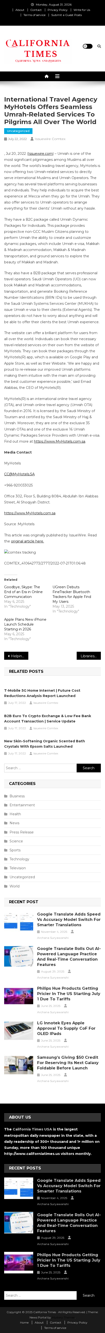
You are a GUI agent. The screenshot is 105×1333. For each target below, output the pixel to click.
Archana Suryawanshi (53, 938)
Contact (36, 10)
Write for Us (82, 10)
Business (17, 796)
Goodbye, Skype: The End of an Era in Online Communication (23, 592)
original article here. (27, 541)
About (19, 10)
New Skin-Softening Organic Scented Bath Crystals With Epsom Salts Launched (44, 744)
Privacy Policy (58, 10)
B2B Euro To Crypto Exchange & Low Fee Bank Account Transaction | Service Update (47, 718)
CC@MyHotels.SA (19, 474)
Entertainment (22, 805)
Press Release (22, 832)
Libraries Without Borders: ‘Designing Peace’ (91, 656)
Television (18, 868)
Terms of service (34, 15)
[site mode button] (88, 46)
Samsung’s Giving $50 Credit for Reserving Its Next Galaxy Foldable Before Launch (68, 1062)
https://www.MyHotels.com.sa (59, 441)
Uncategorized (18, 131)
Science (16, 841)
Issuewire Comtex (50, 139)
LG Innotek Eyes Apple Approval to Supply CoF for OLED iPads (66, 1028)
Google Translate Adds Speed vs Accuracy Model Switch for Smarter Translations (69, 919)
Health (15, 814)
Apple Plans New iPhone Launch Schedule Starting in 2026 (25, 624)
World (15, 886)
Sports (15, 850)
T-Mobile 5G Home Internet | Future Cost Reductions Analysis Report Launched (42, 693)
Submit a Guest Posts (66, 15)
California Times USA (32, 1129)
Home (24, 1322)
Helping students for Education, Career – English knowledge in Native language (19, 656)
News (14, 823)
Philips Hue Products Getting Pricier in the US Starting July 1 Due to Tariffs (68, 993)
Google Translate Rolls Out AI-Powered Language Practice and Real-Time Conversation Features (69, 956)
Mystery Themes (63, 1317)
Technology (19, 859)
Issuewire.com (40, 153)
